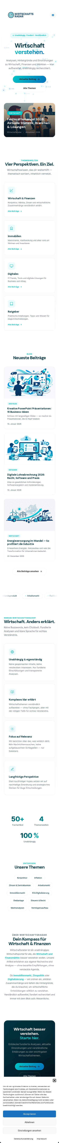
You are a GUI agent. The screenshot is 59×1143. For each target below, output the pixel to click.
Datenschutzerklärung (23, 1139)
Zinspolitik (38, 975)
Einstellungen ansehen (29, 1130)
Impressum (42, 1139)
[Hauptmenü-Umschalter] (53, 15)
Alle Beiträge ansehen (28, 571)
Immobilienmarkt (22, 975)
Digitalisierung (16, 979)
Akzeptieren (29, 1114)
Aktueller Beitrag (27, 79)
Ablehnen (29, 1122)
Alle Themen (29, 88)
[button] (54, 1080)
